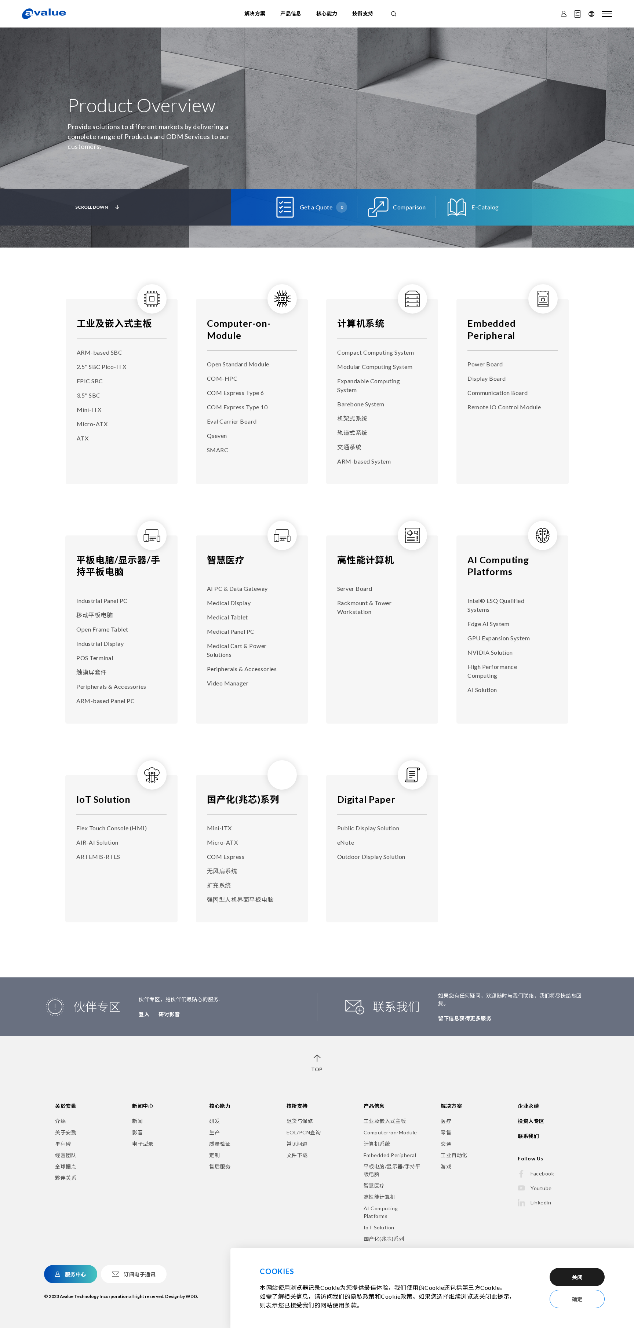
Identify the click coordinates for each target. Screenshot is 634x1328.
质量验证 (219, 1144)
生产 (214, 1132)
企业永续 (528, 1106)
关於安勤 (65, 1106)
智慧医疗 (226, 559)
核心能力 (327, 13)
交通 (446, 1144)
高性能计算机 (365, 559)
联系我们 (528, 1136)
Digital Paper (366, 799)
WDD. (192, 1296)
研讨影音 (169, 1014)
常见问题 (297, 1144)
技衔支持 (363, 13)
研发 (214, 1121)
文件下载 (297, 1155)
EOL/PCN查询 (304, 1132)
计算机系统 (361, 323)
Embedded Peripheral (390, 1155)
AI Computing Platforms (381, 1212)
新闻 (137, 1121)
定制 (214, 1155)
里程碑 (63, 1144)
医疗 (446, 1121)
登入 (144, 1014)
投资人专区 (531, 1121)
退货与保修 (300, 1121)
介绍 (60, 1121)
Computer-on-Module (390, 1132)
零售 (446, 1132)
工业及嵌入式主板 (114, 323)
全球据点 (65, 1166)
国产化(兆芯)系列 (243, 799)
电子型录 (142, 1144)
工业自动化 (454, 1155)
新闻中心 (142, 1106)
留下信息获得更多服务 (464, 1018)
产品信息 (291, 13)
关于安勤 (65, 1132)
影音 (137, 1132)
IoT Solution (103, 799)
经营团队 (65, 1155)
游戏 (446, 1166)
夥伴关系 (65, 1178)
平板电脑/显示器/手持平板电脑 (392, 1170)
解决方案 (255, 13)
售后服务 (219, 1166)
